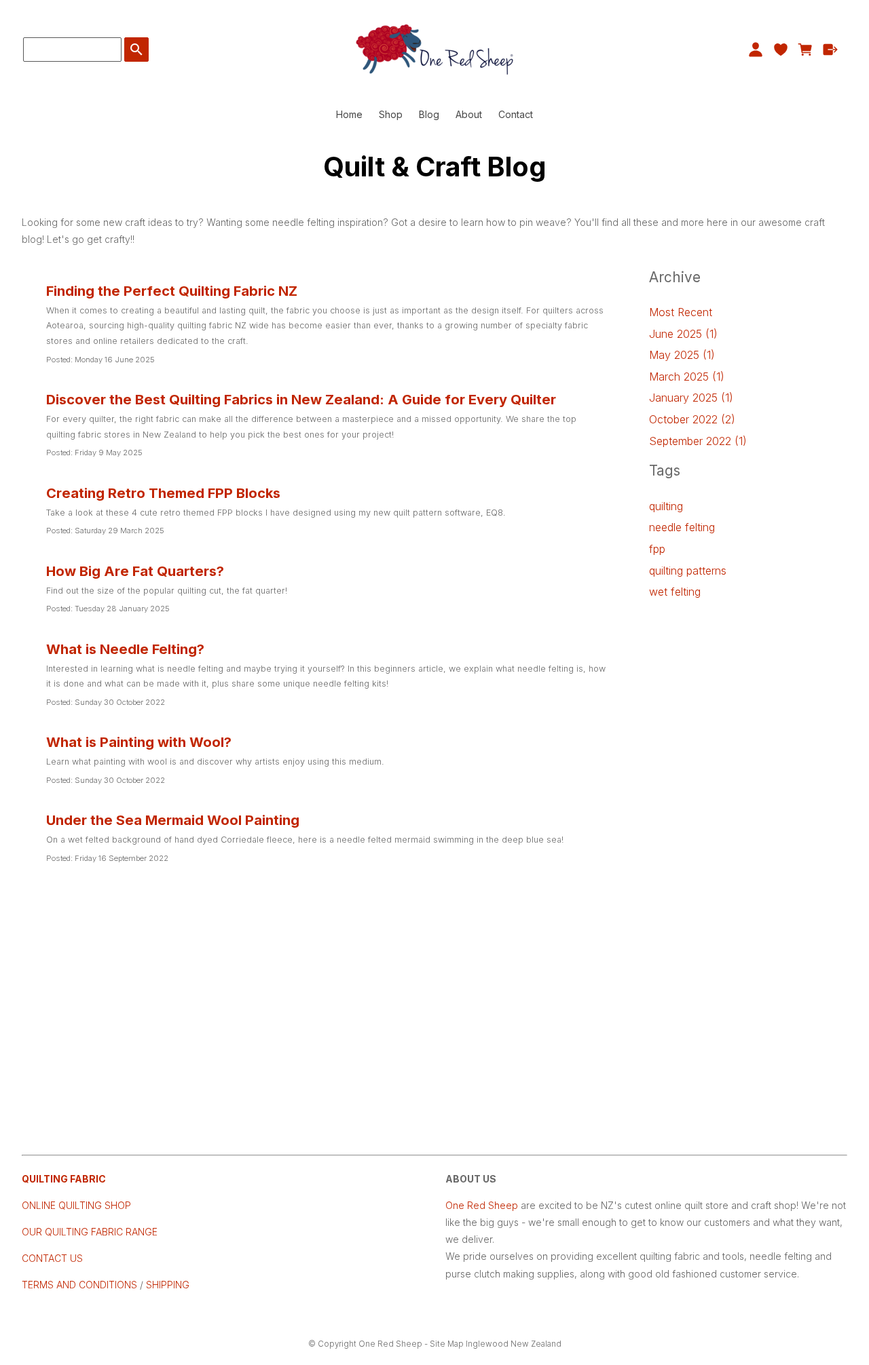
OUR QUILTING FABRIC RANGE (90, 1231)
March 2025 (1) (686, 376)
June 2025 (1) (683, 334)
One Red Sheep (481, 1205)
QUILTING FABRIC (64, 1179)
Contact (515, 114)
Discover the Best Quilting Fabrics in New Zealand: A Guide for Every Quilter (301, 399)
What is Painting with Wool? (139, 741)
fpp (657, 549)
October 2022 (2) (692, 419)
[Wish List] (780, 49)
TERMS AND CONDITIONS (79, 1284)
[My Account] (755, 49)
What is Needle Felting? (125, 648)
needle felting (682, 527)
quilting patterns (687, 570)
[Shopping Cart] (805, 49)
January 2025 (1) (691, 397)
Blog (429, 114)
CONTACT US (52, 1258)
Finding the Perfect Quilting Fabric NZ (171, 290)
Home (349, 114)
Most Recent (680, 312)
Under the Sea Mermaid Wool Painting (172, 819)
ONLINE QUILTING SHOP (76, 1205)
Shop (391, 114)
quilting (666, 506)
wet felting (675, 591)
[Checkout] (830, 49)
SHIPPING (166, 1284)
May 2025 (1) (682, 355)
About (469, 114)
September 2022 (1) (698, 441)
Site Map (447, 1344)
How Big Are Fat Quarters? (135, 570)
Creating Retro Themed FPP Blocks (163, 492)
